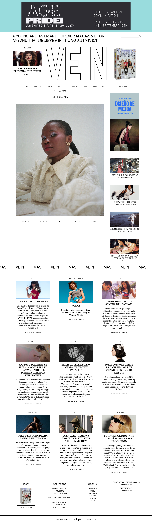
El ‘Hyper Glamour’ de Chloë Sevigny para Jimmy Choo (119, 439)
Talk (36, 342)
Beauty (49, 86)
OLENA (76, 306)
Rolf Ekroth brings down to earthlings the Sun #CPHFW (76, 438)
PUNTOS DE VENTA (59, 494)
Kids (103, 86)
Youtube (92, 496)
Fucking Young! (59, 502)
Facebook (92, 489)
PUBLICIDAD (59, 491)
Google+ (4, 523)
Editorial (38, 86)
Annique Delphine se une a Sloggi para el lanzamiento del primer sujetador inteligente (33, 370)
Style (27, 86)
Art (66, 86)
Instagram (123, 86)
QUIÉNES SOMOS (59, 489)
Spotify (92, 498)
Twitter (92, 491)
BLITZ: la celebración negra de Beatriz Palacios (76, 367)
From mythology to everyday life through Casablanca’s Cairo (124, 258)
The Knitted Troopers (33, 302)
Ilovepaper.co (59, 507)
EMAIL (95, 222)
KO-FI (93, 501)
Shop (112, 86)
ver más (38, 332)
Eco (58, 86)
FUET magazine (59, 505)
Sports (30, 413)
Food (85, 86)
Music (94, 86)
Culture (75, 86)
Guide (116, 413)
